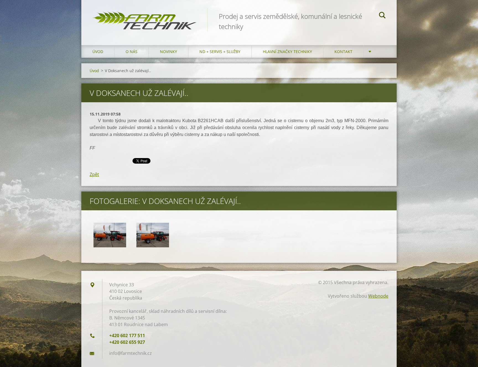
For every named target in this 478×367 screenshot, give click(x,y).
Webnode (378, 296)
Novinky (168, 51)
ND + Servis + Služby (219, 51)
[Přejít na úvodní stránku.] (144, 17)
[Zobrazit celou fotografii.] (109, 235)
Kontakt (343, 51)
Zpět (94, 174)
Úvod (97, 51)
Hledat (382, 16)
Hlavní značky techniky (287, 51)
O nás (131, 51)
